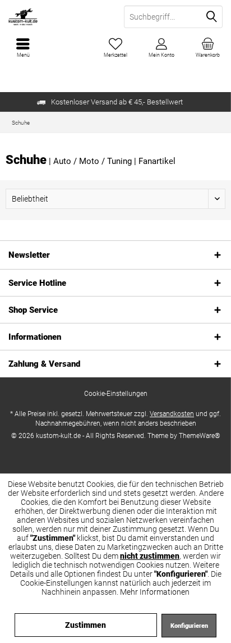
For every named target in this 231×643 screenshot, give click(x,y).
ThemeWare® (199, 436)
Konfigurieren (189, 626)
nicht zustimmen (149, 555)
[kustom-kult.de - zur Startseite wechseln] (57, 17)
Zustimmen (85, 625)
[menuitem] (208, 47)
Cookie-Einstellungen (115, 394)
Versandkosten (172, 414)
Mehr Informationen (155, 591)
